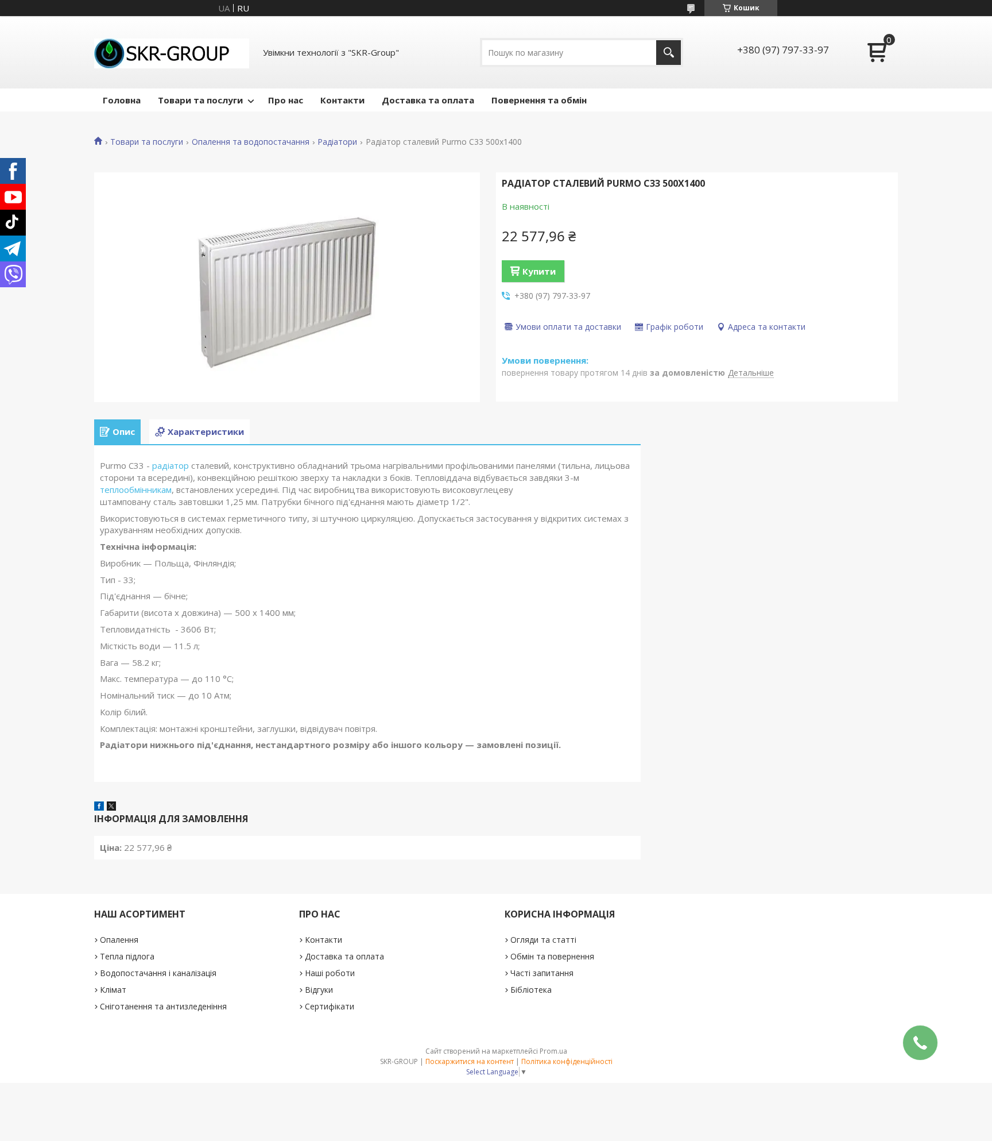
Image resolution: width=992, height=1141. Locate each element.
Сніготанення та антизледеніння (163, 1006)
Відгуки (319, 989)
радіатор (170, 465)
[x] (111, 807)
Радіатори (337, 142)
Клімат (113, 989)
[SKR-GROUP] (171, 52)
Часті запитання (542, 972)
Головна (122, 100)
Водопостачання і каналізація (158, 972)
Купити (539, 271)
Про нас (285, 100)
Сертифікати (329, 1006)
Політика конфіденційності (567, 1061)
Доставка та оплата (428, 100)
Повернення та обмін (539, 100)
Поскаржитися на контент (469, 1061)
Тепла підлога (127, 956)
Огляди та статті (543, 939)
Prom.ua (553, 1051)
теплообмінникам (136, 489)
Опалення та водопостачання (250, 142)
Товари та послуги (200, 100)
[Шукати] (668, 52)
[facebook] (99, 807)
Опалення (119, 939)
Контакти (342, 100)
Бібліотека (531, 989)
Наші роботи (330, 972)
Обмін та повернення (552, 956)
